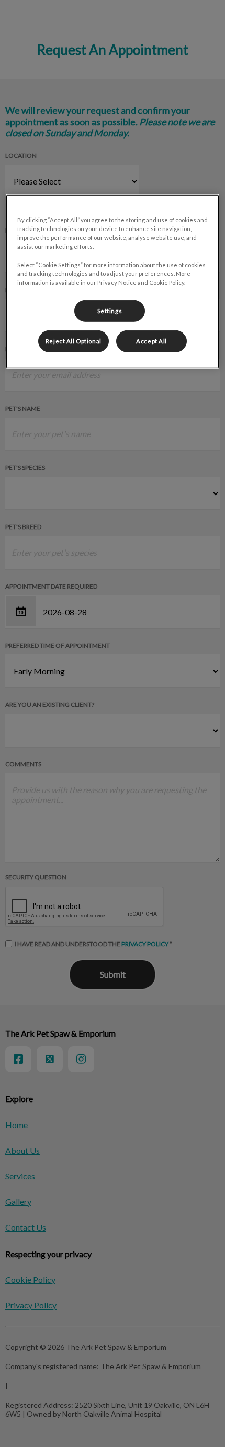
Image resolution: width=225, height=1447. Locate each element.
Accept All (151, 340)
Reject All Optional (74, 340)
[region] (113, 281)
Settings (109, 310)
